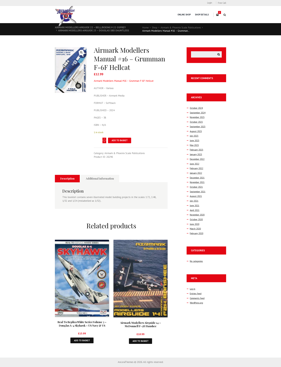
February (196, 149)
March (195, 228)
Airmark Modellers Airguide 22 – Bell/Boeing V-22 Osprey (90, 27)
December (197, 159)
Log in (192, 288)
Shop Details (202, 14)
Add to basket (120, 140)
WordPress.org (196, 302)
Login (209, 2)
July (194, 135)
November (197, 117)
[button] (81, 52)
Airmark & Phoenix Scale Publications (181, 27)
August (196, 131)
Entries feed (195, 293)
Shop (154, 27)
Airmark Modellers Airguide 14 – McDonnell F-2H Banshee (140, 324)
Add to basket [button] (82, 340)
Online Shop (184, 14)
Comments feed (197, 298)
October (196, 108)
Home (145, 27)
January (196, 154)
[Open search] (224, 15)
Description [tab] (67, 178)
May (194, 145)
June (194, 140)
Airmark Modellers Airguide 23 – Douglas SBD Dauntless (93, 30)
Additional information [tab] (100, 178)
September (197, 112)
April (194, 210)
